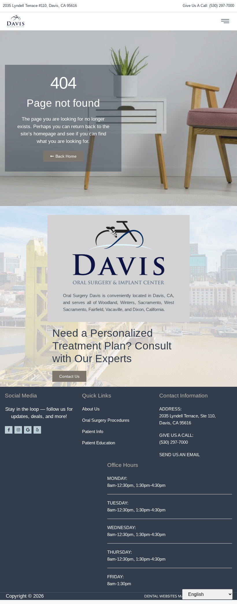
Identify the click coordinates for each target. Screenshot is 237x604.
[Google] (28, 430)
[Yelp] (37, 430)
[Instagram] (18, 430)
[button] (225, 21)
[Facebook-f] (8, 430)
